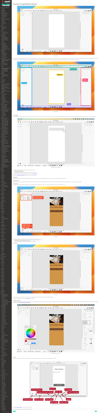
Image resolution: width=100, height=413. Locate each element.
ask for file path (3, 376)
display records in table (4, 339)
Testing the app (3, 28)
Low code (3, 192)
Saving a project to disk (4, 15)
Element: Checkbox (3, 232)
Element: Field (2, 194)
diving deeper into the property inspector (24, 302)
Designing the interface (4, 106)
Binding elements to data (5, 133)
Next (95, 411)
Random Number (4, 360)
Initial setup (3, 144)
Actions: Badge (3, 398)
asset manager (28, 298)
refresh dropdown (4, 397)
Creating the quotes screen (5, 160)
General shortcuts (4, 36)
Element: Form (2, 262)
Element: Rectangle (3, 201)
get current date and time (5, 323)
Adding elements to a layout (5, 120)
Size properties (3, 52)
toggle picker (3, 336)
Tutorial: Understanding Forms (4, 128)
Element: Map (2, 222)
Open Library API (4, 152)
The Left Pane (3, 22)
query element (3, 404)
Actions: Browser (3, 391)
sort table (3, 346)
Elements (3, 29)
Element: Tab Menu (3, 239)
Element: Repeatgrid (3, 254)
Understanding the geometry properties (5, 61)
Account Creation (4, 12)
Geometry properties (4, 53)
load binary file (3, 383)
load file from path (4, 384)
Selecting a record (4, 126)
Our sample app (4, 153)
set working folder (4, 390)
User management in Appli (5, 186)
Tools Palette (3, 20)
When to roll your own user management (5, 140)
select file (3, 389)
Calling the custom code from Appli (6, 146)
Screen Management (3, 44)
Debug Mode (2, 73)
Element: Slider (2, 276)
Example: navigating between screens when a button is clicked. (6, 68)
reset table (3, 344)
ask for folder (3, 377)
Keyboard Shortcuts (3, 35)
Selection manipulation (4, 38)
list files (2, 381)
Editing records (3, 135)
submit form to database (5, 354)
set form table (3, 353)
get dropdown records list (5, 396)
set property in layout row (5, 300)
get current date (4, 322)
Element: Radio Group (3, 225)
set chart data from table (5, 374)
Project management (4, 27)
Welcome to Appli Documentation (5, 7)
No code (3, 263)
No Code (3, 172)
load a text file (3, 382)
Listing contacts (3, 113)
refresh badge (3, 399)
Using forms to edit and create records (5, 91)
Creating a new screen (4, 45)
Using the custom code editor (5, 145)
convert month (3, 316)
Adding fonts (3, 96)
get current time (4, 324)
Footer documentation (19, 407)
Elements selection (4, 43)
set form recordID (4, 352)
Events (2, 171)
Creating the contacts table (5, 111)
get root (3, 367)
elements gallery (35, 173)
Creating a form (3, 112)
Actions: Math (2, 359)
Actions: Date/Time (3, 306)
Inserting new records (4, 134)
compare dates (3, 313)
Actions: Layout (3, 293)
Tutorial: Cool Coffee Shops (4, 104)
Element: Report (3, 285)
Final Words (3, 154)
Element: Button (3, 178)
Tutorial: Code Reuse (3, 164)
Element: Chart (2, 269)
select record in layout (4, 299)
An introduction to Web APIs (5, 151)
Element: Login (2, 217)
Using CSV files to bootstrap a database (5, 85)
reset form (3, 351)
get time (3, 329)
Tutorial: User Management (4, 136)
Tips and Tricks (3, 62)
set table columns (4, 345)
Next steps (3, 103)
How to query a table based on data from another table (6, 162)
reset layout (3, 298)
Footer (1, 30)
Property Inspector (4, 23)
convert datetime (4, 315)
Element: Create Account (4, 185)
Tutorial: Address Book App (4, 110)
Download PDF (3, 4)
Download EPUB (8, 4)
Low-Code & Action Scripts (4, 63)
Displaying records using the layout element (6, 88)
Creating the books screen (5, 159)
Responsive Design (3, 58)
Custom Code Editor (3, 98)
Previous (14, 411)
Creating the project (4, 105)
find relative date (4, 321)
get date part (3, 328)
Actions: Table (2, 338)
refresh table (3, 343)
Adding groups (3, 97)
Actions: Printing (3, 406)
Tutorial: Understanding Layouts (5, 118)
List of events (3, 80)
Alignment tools (3, 51)
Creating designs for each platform (6, 59)
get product (3, 366)
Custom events (3, 79)
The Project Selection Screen (4, 13)
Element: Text (2, 248)
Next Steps (3, 72)
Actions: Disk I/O (3, 375)
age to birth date (4, 308)
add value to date (4, 307)
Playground (3, 21)
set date (3, 331)
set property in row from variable (6, 301)
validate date (3, 337)
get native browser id (4, 392)
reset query (3, 405)
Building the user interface (5, 143)
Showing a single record (4, 127)
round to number (4, 369)
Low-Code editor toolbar (5, 71)
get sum (3, 368)
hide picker (3, 330)
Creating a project (4, 14)
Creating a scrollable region (5, 121)
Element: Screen (3, 291)
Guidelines (3, 42)
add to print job (3, 407)
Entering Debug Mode (4, 74)
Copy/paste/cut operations (5, 37)
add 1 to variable (4, 361)
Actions (3, 245)
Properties (3, 177)
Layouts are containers (4, 119)
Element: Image (3, 208)
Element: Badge (3, 170)
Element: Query (3, 283)
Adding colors (3, 95)
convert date (3, 314)
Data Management (3, 81)
